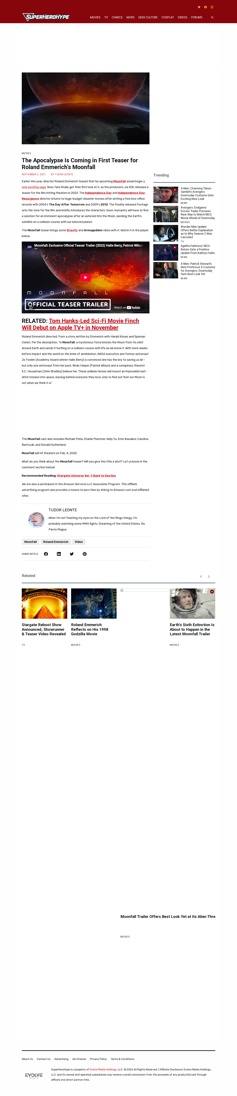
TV (106, 17)
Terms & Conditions (122, 1059)
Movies (95, 17)
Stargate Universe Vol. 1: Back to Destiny (86, 475)
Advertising (61, 1059)
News (130, 17)
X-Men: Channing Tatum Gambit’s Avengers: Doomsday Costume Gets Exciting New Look (197, 193)
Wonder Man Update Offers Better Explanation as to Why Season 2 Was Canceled (197, 232)
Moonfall (119, 181)
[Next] (209, 576)
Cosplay (168, 17)
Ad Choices (79, 1059)
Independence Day (98, 193)
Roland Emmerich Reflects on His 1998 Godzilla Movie (89, 629)
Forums (196, 17)
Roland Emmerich (55, 542)
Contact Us (43, 1059)
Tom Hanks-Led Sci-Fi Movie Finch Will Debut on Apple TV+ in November (80, 324)
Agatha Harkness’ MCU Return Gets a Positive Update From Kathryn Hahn (198, 249)
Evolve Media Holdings (103, 1069)
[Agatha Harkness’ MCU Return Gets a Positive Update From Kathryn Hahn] (165, 252)
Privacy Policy (98, 1059)
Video (79, 542)
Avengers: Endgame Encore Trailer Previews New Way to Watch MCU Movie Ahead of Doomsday (198, 213)
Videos (182, 17)
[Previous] (201, 576)
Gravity (72, 230)
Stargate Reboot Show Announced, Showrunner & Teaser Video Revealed (44, 629)
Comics (117, 17)
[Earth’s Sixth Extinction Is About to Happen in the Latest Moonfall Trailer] (192, 603)
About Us (27, 1059)
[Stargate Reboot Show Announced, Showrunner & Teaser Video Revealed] (44, 603)
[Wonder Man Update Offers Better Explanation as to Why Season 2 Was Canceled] (165, 233)
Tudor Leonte (64, 174)
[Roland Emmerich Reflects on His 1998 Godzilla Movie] (94, 603)
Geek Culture (148, 17)
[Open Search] (212, 17)
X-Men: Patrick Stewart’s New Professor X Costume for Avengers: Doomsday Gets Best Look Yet (198, 269)
